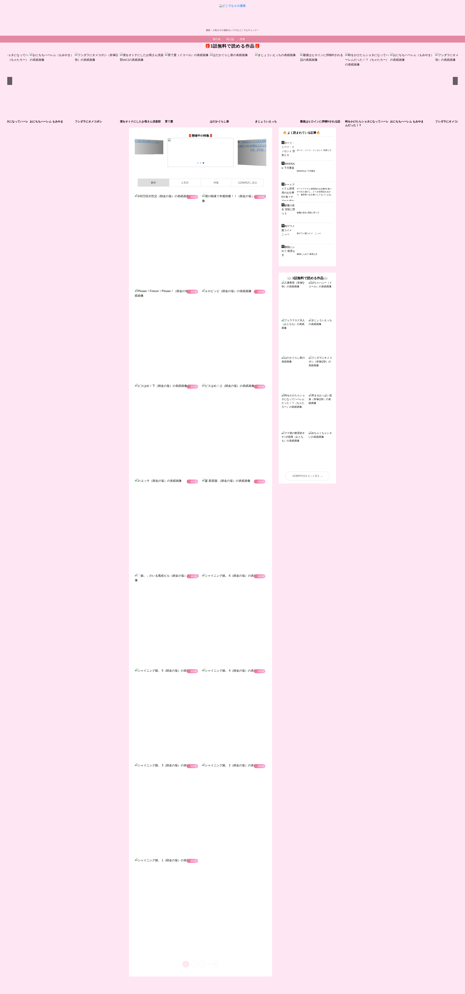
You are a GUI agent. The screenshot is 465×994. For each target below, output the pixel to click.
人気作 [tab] (185, 182)
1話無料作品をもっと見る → (307, 476)
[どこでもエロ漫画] (232, 15)
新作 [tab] (153, 182)
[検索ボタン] (251, 39)
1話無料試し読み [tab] (247, 182)
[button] (9, 81)
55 (215, 964)
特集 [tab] (216, 182)
